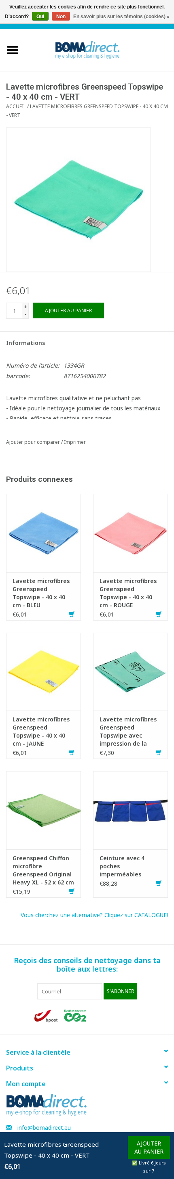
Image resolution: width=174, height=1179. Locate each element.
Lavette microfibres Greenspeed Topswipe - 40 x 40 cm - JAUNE (41, 731)
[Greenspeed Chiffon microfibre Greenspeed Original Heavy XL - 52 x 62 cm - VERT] (43, 809)
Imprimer (75, 442)
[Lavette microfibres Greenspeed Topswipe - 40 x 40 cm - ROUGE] (130, 532)
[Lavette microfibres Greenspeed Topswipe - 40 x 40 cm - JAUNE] (43, 671)
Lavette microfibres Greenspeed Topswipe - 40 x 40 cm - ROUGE (128, 593)
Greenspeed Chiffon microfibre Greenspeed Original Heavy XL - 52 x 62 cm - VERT (43, 870)
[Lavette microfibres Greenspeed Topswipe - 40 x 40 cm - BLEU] (43, 532)
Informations (25, 343)
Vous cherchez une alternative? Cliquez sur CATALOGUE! (94, 915)
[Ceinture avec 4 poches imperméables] (130, 809)
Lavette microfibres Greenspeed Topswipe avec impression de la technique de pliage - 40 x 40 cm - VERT (130, 731)
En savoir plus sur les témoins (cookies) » (121, 16)
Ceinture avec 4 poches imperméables (122, 866)
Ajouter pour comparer (33, 442)
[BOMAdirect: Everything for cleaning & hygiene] (99, 49)
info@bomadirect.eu (44, 1127)
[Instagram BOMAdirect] (133, 1016)
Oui (40, 16)
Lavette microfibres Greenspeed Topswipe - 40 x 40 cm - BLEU (41, 593)
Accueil (16, 106)
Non (61, 16)
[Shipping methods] (61, 1015)
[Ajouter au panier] (71, 614)
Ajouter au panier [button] (148, 1147)
